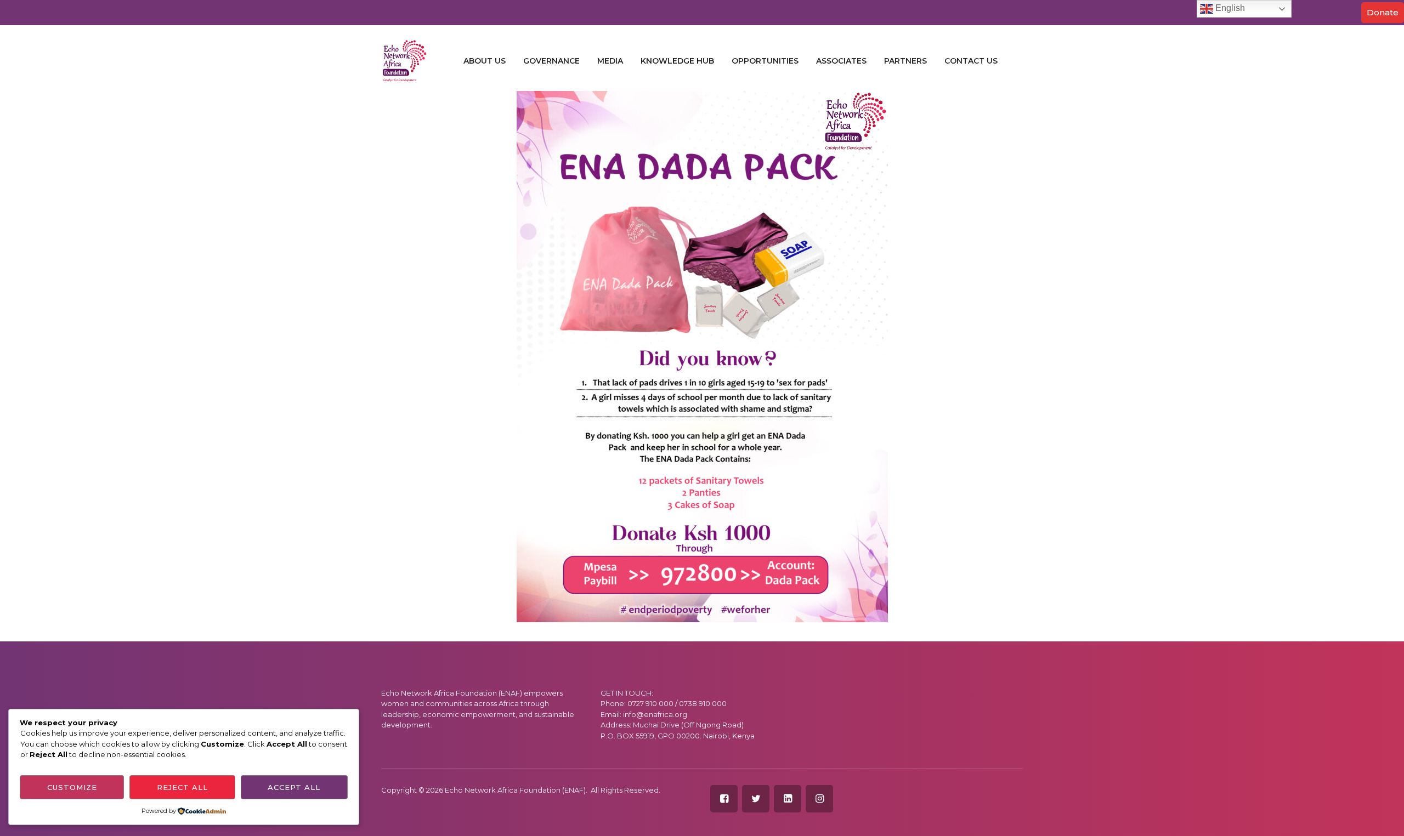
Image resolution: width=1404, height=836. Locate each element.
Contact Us (971, 61)
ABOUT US (484, 61)
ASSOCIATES (841, 61)
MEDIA (610, 61)
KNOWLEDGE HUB (677, 61)
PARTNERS (905, 61)
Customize (72, 787)
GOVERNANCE (551, 61)
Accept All (294, 787)
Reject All (182, 787)
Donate (1383, 12)
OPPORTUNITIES (765, 61)
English (1229, 8)
